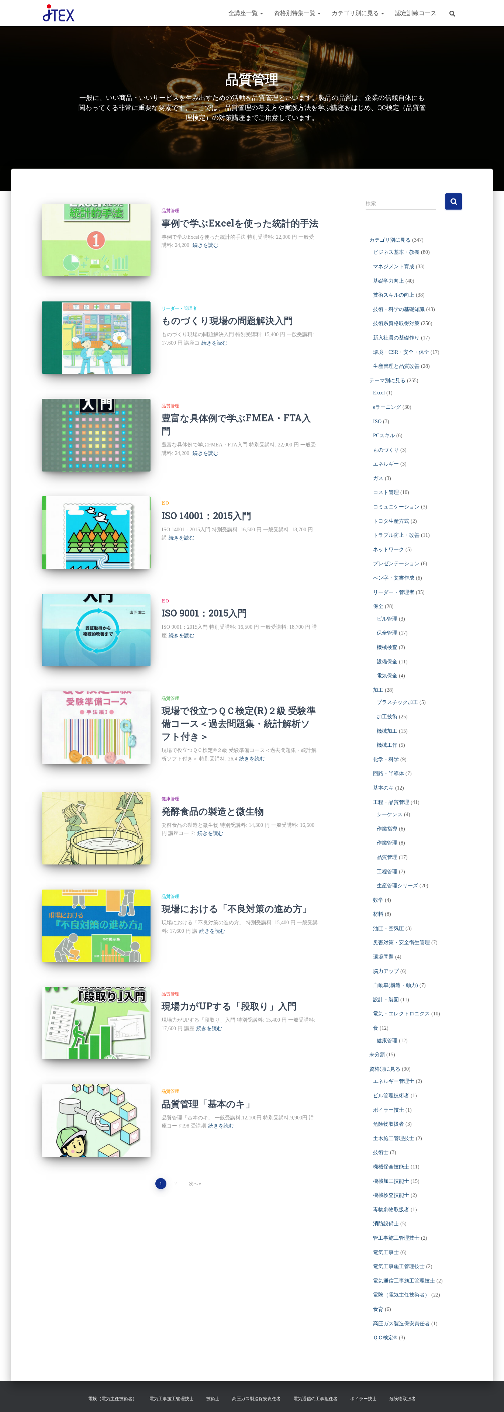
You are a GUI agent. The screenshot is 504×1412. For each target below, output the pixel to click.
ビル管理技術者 (391, 1095)
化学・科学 (386, 759)
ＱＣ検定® (385, 1337)
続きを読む (205, 245)
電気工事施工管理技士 (399, 1266)
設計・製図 (386, 999)
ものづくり (386, 450)
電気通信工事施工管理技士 (404, 1281)
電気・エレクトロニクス (401, 1013)
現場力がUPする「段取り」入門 (229, 1006)
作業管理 (387, 843)
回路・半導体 (388, 773)
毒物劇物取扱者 (391, 1209)
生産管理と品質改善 (396, 366)
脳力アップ (386, 971)
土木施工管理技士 (393, 1138)
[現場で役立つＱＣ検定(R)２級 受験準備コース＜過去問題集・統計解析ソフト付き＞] (96, 727)
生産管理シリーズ (397, 885)
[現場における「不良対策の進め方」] (96, 926)
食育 (378, 1309)
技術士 (381, 1152)
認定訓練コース (415, 13)
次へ (193, 1183)
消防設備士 (386, 1223)
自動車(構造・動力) (395, 985)
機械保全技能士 (391, 1167)
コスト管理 (386, 492)
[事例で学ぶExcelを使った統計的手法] (96, 240)
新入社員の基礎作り (396, 338)
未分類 (377, 1054)
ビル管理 (387, 619)
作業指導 (387, 829)
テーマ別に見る (387, 380)
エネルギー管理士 (393, 1081)
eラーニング (387, 407)
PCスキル (384, 435)
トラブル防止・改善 (396, 535)
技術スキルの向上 (393, 295)
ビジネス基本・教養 (396, 252)
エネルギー (386, 464)
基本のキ (383, 788)
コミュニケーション (396, 507)
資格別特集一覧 (295, 13)
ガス (378, 478)
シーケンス (390, 814)
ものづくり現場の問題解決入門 (227, 320)
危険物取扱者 (388, 1124)
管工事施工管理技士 (396, 1238)
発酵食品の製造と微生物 (213, 811)
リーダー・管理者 (179, 308)
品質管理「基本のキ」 (208, 1104)
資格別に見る (384, 1069)
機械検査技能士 (391, 1195)
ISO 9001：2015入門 (204, 613)
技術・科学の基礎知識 (399, 309)
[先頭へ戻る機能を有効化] (489, 1397)
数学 (378, 900)
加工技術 (387, 716)
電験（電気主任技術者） (401, 1295)
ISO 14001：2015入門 (206, 516)
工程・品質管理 (391, 802)
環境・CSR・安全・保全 (401, 352)
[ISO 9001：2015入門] (96, 630)
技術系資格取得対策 (396, 323)
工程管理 (387, 871)
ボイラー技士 (388, 1110)
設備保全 (387, 661)
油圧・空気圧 (388, 928)
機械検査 (387, 647)
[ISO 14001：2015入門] (96, 532)
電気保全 (387, 676)
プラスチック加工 (397, 702)
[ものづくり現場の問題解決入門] (96, 337)
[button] (261, 13)
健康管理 (170, 798)
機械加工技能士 (391, 1181)
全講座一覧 (243, 13)
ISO (165, 503)
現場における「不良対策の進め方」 (236, 908)
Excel (379, 393)
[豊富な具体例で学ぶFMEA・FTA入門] (96, 435)
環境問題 (383, 957)
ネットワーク (388, 549)
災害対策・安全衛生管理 (401, 942)
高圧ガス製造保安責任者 (401, 1323)
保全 (378, 606)
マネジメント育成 (393, 266)
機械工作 (387, 745)
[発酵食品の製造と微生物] (96, 828)
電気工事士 (386, 1252)
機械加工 (387, 731)
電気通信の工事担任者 (315, 1398)
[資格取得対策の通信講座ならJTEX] (58, 13)
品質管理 (170, 210)
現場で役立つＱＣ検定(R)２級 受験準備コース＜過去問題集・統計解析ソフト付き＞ (239, 723)
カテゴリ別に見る (356, 13)
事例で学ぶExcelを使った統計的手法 (240, 223)
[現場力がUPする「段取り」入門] (96, 1023)
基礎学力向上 (388, 281)
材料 (378, 914)
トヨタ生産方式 (391, 521)
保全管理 (387, 633)
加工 (378, 690)
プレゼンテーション (396, 563)
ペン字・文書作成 (393, 578)
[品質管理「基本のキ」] (96, 1120)
